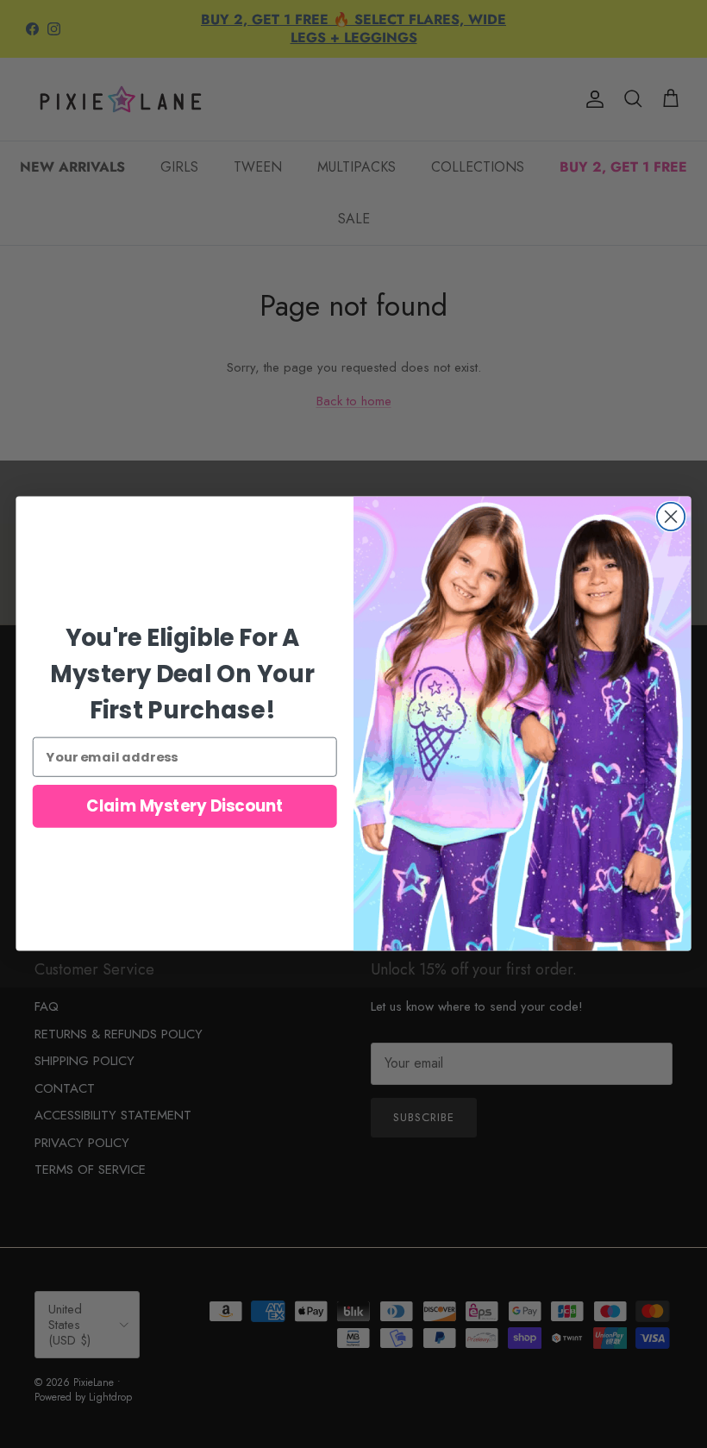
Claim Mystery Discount (184, 806)
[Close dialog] (671, 516)
